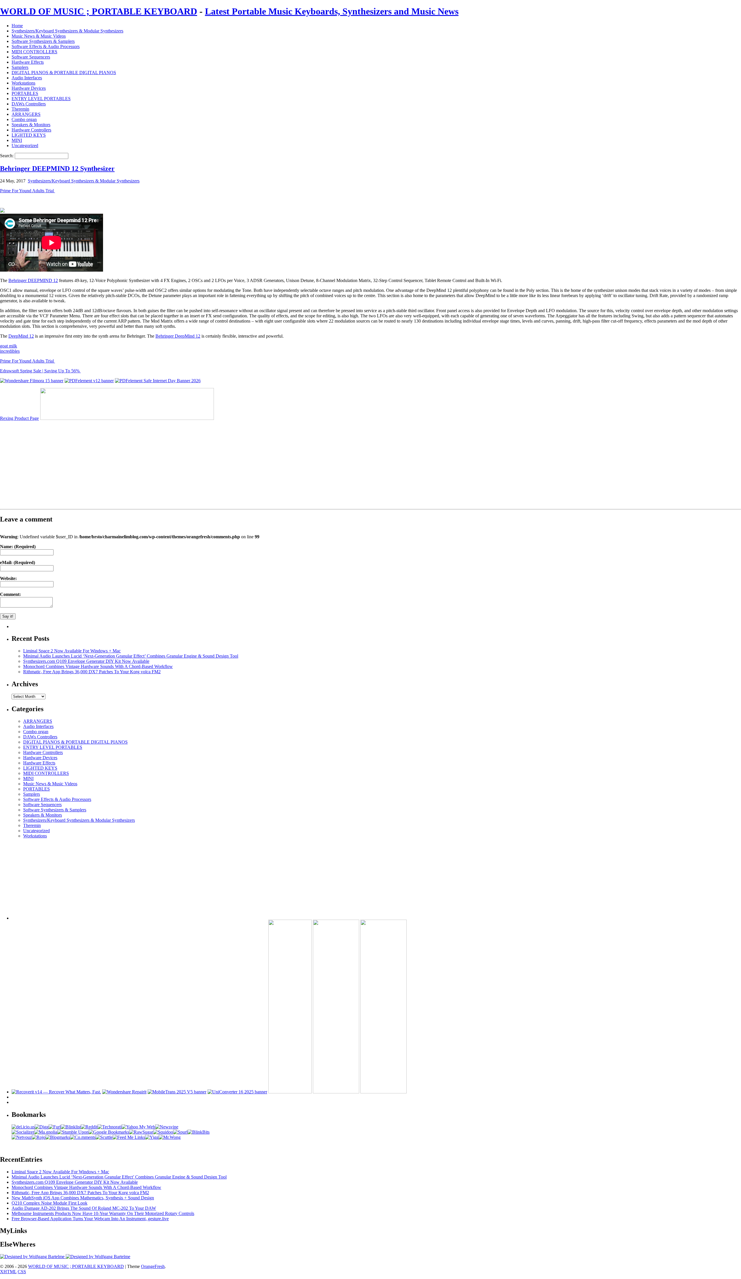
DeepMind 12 (21, 336)
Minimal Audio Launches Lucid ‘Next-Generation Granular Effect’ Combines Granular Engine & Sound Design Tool (130, 656)
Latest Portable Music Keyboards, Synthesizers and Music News (331, 11)
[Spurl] (180, 1132)
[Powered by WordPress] (33, 1256)
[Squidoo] (163, 1132)
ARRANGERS (26, 114)
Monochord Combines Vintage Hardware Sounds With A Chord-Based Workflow (98, 666)
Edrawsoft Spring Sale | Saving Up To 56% (40, 370)
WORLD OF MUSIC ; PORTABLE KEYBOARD (98, 11)
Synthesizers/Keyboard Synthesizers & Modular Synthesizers (67, 30)
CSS (22, 1271)
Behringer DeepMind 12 (177, 336)
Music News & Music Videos (39, 36)
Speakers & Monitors (31, 124)
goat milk (8, 345)
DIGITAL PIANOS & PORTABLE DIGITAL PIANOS (64, 72)
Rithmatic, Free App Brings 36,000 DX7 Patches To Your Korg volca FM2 (92, 671)
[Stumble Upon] (73, 1132)
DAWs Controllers (29, 103)
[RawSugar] (141, 1132)
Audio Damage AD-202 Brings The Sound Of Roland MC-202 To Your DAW (84, 1208)
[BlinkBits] (199, 1132)
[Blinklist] (71, 1126)
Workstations (23, 82)
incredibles (10, 351)
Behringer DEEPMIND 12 (33, 280)
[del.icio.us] (23, 1126)
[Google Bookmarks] (109, 1132)
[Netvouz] (22, 1137)
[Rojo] (38, 1137)
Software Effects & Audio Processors (46, 46)
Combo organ (24, 119)
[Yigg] (152, 1137)
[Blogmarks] (57, 1137)
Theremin (20, 109)
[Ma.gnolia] (45, 1132)
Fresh (160, 1266)
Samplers (20, 67)
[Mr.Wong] (170, 1137)
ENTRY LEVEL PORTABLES (41, 98)
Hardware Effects (28, 62)
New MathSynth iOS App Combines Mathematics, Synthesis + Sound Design (83, 1197)
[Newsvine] (166, 1126)
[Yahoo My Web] (138, 1126)
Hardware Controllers (31, 129)
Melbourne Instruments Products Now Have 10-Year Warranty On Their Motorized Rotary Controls (103, 1213)
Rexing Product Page (19, 418)
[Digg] (42, 1126)
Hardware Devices (29, 88)
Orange (148, 1266)
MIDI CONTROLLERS (34, 51)
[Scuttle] (104, 1137)
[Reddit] (89, 1126)
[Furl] (55, 1126)
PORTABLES (25, 93)
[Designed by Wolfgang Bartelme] (98, 1256)
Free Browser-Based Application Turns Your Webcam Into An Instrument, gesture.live (90, 1218)
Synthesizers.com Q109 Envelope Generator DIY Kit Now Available (86, 661)
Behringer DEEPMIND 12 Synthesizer (57, 168)
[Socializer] (23, 1132)
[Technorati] (110, 1126)
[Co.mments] (83, 1137)
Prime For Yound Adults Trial (27, 190)
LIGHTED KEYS (29, 135)
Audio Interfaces (27, 77)
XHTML (8, 1271)
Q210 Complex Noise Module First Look (49, 1203)
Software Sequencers (31, 56)
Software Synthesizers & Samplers (43, 41)
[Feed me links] (129, 1137)
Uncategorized (25, 145)
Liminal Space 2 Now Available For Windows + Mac (72, 650)
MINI (17, 140)
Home (17, 25)
